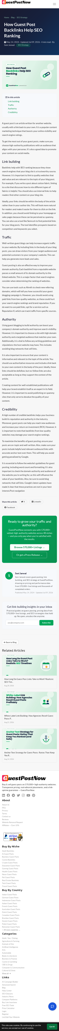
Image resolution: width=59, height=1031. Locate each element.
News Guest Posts (9, 874)
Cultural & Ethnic (8, 971)
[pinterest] (33, 795)
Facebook (10, 507)
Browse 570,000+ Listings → (29, 547)
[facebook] (8, 795)
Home (6, 17)
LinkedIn (37, 502)
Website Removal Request (12, 822)
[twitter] (18, 795)
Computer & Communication (13, 968)
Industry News (8, 997)
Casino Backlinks (8, 860)
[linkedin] (3, 795)
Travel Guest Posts (9, 886)
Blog (13, 17)
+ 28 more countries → (11, 930)
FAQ (3, 808)
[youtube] (28, 795)
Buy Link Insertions (9, 1002)
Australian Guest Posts (11, 909)
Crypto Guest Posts (10, 863)
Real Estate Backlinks (10, 880)
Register (5, 1014)
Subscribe (46, 623)
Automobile (6, 953)
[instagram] (23, 795)
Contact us (6, 816)
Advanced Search (9, 985)
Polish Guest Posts (9, 924)
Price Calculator (8, 1008)
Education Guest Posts (11, 866)
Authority (12, 109)
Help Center (7, 991)
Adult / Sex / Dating (10, 938)
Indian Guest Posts (9, 895)
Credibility (13, 112)
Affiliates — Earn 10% (10, 825)
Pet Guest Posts (8, 877)
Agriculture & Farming (10, 941)
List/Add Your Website (11, 1017)
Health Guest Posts (9, 872)
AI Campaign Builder (10, 982)
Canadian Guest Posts (10, 915)
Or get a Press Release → (29, 554)
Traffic (11, 105)
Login (4, 1011)
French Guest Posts (9, 906)
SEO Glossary (7, 994)
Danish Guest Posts (10, 921)
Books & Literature (9, 956)
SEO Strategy (22, 17)
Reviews (5, 819)
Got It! (52, 1027)
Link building (13, 101)
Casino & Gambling (9, 962)
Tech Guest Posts (9, 883)
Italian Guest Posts (9, 903)
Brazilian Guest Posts (10, 918)
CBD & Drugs (7, 965)
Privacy (5, 811)
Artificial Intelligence (10, 947)
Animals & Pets (8, 944)
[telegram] (13, 795)
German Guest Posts (10, 898)
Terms (4, 814)
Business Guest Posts (10, 857)
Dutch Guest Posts (9, 912)
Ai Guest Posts (8, 854)
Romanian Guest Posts (11, 927)
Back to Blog (10, 642)
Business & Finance (9, 959)
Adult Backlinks (8, 851)
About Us (5, 805)
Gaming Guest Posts (10, 869)
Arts (3, 950)
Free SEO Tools (8, 1005)
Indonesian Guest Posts (11, 900)
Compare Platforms (9, 1000)
